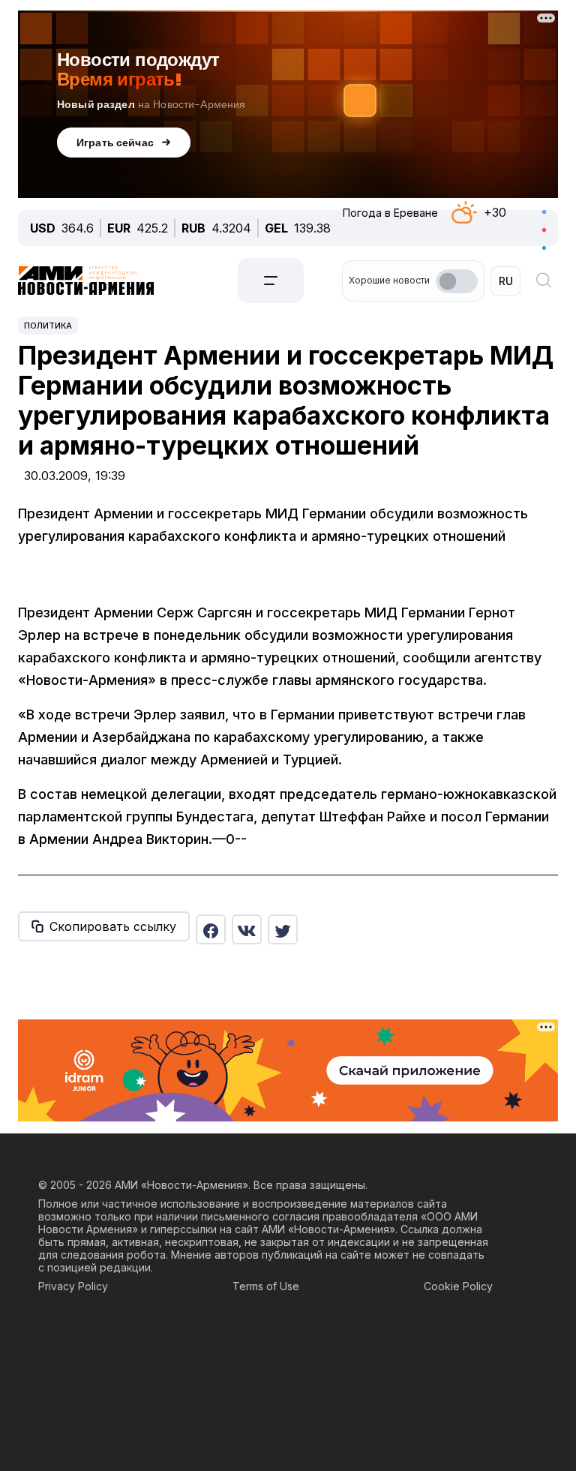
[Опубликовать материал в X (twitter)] (282, 929)
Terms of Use (265, 1286)
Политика (48, 325)
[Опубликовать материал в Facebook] (210, 929)
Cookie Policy (458, 1286)
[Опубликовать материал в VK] (247, 929)
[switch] (457, 281)
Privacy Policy (73, 1286)
